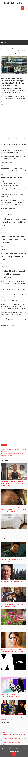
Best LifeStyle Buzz (14, 2)
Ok (14, 754)
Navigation (6, 42)
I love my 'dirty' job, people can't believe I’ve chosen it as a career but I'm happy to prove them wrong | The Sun (13, 483)
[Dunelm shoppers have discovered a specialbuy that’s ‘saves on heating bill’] (14, 529)
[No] (26, 751)
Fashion (8, 48)
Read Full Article (9, 325)
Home (2, 48)
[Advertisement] (14, 24)
